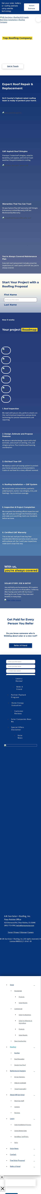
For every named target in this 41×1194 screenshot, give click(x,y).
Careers (31, 932)
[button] (38, 19)
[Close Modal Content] (2, 1189)
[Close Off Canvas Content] (2, 1177)
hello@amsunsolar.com (25, 925)
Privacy (16, 932)
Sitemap (23, 932)
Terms (10, 932)
